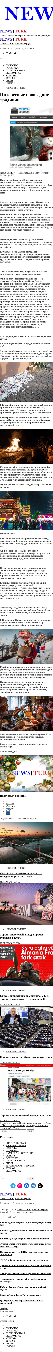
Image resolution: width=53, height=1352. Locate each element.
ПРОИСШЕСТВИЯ (15, 70)
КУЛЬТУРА (11, 75)
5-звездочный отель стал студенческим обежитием (25, 1273)
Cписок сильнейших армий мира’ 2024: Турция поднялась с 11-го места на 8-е (24, 997)
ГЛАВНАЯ (11, 53)
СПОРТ (9, 80)
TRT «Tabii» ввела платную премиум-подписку (24, 1260)
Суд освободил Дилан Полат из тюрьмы (20, 1295)
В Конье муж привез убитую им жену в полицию (24, 1238)
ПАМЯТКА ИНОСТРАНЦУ (19, 1153)
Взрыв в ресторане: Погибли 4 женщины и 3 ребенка (25, 1123)
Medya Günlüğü (7, 173)
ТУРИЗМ (10, 78)
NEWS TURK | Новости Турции (15, 43)
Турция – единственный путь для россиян (25, 1115)
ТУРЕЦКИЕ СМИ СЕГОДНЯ (20, 1166)
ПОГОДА (10, 83)
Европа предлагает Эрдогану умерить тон (26, 1056)
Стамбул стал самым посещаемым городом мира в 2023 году (21, 875)
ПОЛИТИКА (12, 68)
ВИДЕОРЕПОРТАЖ (16, 1143)
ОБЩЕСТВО (12, 65)
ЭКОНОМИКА (13, 73)
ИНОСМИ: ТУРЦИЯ (16, 88)
